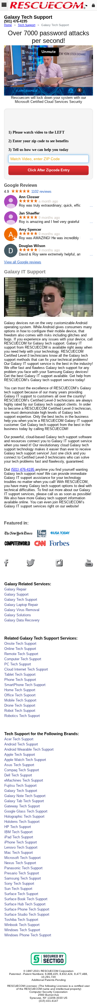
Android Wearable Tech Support (29, 749)
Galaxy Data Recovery (22, 620)
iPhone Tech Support (20, 842)
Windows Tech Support (22, 930)
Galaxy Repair (15, 589)
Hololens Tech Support (22, 822)
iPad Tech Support (18, 837)
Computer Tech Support (22, 659)
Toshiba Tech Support (21, 920)
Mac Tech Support (18, 853)
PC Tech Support (17, 664)
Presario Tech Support (21, 873)
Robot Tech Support (19, 711)
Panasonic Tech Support (23, 868)
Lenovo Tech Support (20, 847)
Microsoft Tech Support (22, 858)
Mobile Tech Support (20, 700)
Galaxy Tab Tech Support (24, 801)
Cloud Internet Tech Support (26, 669)
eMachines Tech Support (23, 780)
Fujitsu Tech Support (20, 785)
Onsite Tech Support (20, 643)
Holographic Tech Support (24, 816)
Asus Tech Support (19, 765)
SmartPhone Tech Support (25, 685)
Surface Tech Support (21, 894)
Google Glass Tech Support (25, 811)
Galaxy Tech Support (20, 600)
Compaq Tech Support (21, 770)
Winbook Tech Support (22, 925)
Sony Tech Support (19, 883)
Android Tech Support (21, 744)
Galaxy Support (16, 594)
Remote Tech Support (21, 654)
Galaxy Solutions (17, 615)
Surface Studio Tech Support (26, 914)
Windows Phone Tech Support (27, 935)
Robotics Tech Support (22, 716)
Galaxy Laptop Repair (21, 605)
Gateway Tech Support (22, 806)
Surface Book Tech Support (25, 899)
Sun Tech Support (18, 889)
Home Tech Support (19, 690)
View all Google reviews (22, 262)
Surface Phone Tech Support (26, 909)
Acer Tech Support (18, 739)
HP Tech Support (17, 827)
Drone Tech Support (19, 705)
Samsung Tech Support (22, 878)
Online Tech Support (20, 649)
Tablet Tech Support (20, 674)
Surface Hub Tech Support (25, 904)
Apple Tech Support (19, 755)
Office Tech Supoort (20, 695)
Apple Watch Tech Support (25, 760)
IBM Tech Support (18, 832)
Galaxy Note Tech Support (25, 796)
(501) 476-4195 (15, 21)
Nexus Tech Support (20, 863)
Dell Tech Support (18, 775)
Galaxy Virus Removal (21, 610)
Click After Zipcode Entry (49, 170)
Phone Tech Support (20, 680)
